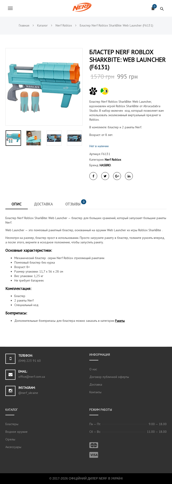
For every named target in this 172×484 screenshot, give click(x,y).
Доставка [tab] (43, 204)
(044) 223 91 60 (29, 361)
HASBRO (105, 165)
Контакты (95, 392)
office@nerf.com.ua (31, 377)
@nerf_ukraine (28, 393)
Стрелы (10, 439)
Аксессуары (13, 447)
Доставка (95, 384)
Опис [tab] (17, 204)
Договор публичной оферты (109, 377)
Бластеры (11, 424)
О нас (93, 369)
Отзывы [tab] (75, 203)
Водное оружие (16, 432)
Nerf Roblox (113, 160)
